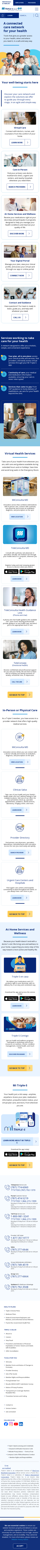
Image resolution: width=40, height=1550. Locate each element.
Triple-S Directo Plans (13, 1311)
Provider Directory (12, 1370)
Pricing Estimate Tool (12, 1381)
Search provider (16, 853)
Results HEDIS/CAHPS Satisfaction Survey (19, 1384)
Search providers (17, 187)
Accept (20, 1546)
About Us (9, 1334)
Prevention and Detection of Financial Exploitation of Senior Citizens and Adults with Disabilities (19, 1346)
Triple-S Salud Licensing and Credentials (20, 1446)
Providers (32, 3)
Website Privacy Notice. (20, 1539)
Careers (8, 1337)
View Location (17, 517)
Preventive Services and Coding (16, 1396)
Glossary (9, 1362)
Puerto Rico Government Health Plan (18, 1323)
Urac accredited (6, 1466)
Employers (19, 3)
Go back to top (17, 695)
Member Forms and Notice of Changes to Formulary (19, 1366)
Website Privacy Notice (15, 1452)
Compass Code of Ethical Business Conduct (21, 1455)
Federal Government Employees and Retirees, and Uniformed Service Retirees (19, 1319)
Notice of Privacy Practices (14, 1387)
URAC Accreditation (12, 1351)
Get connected (11, 1412)
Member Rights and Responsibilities (18, 1377)
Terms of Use (29, 1452)
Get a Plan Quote (11, 1374)
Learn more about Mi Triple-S (17, 1141)
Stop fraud (9, 1340)
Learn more (17, 142)
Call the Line (17, 682)
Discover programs (17, 1054)
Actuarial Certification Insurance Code (21, 1449)
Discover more (17, 233)
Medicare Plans (11, 1314)
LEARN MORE (16, 632)
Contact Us (9, 1405)
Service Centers (11, 1408)
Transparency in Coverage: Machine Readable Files (17, 1392)
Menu (36, 9)
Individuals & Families (6, 3)
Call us (17, 317)
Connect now (17, 275)
